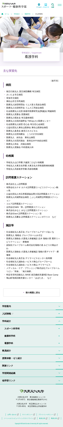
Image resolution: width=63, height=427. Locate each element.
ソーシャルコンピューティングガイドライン (18, 418)
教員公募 (42, 418)
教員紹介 (6, 350)
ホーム (7, 14)
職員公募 (54, 418)
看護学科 (27, 14)
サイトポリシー (27, 414)
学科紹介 (17, 14)
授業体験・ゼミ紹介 (12, 358)
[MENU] (59, 5)
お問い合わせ (11, 414)
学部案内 (6, 306)
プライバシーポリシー (46, 414)
